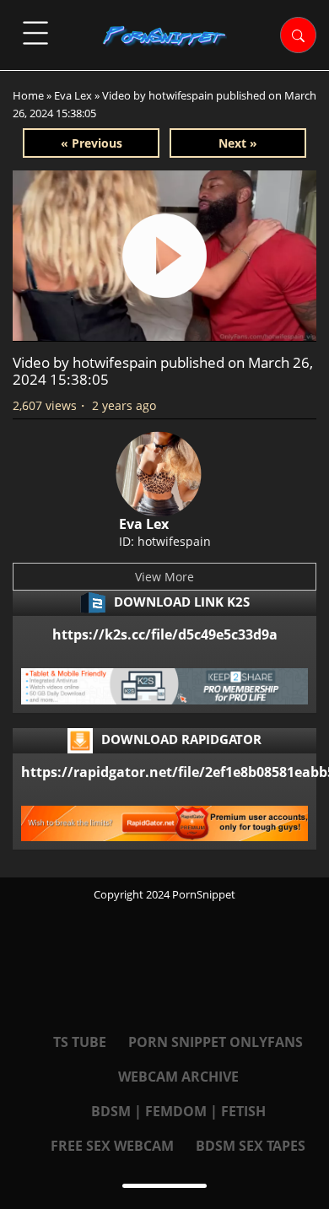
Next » (237, 143)
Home (28, 95)
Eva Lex (73, 95)
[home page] (164, 36)
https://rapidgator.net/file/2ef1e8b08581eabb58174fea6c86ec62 (164, 772)
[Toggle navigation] (35, 33)
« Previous (91, 143)
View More (164, 577)
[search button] (298, 35)
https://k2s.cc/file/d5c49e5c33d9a (165, 634)
